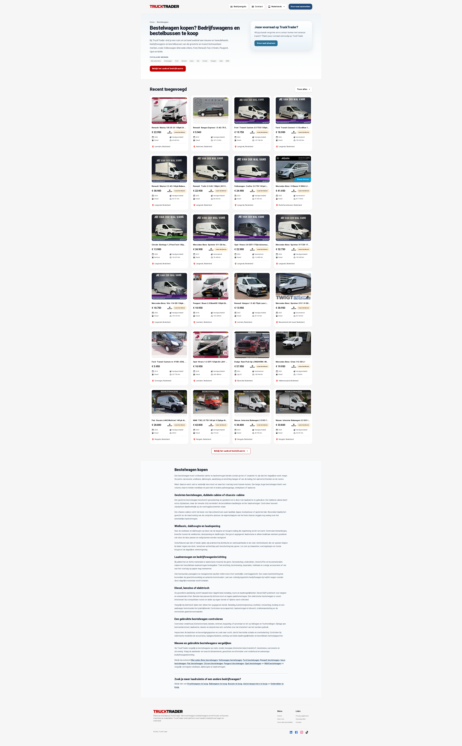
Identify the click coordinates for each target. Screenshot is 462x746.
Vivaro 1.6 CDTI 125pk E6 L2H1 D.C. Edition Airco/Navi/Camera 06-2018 (213, 362)
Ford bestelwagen (251, 660)
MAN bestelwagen (272, 663)
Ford (176, 61)
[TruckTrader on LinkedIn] (291, 732)
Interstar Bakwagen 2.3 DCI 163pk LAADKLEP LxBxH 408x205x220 (255, 420)
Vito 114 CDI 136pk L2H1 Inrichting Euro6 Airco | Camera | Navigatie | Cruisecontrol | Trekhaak (176, 303)
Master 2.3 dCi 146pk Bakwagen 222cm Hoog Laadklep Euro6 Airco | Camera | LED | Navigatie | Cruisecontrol (173, 186)
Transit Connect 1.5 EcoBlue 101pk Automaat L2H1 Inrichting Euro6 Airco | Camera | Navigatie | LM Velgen (295, 128)
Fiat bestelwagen (195, 663)
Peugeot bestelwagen (234, 663)
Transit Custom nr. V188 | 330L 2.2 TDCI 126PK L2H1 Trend (171, 362)
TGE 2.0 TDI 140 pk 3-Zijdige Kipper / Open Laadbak (213, 420)
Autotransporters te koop (255, 684)
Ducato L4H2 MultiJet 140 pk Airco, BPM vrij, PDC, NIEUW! (171, 420)
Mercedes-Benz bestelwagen (204, 660)
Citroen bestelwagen (213, 663)
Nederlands (276, 6)
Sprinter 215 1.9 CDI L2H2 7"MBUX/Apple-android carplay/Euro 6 (300, 303)
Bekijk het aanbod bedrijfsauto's (167, 68)
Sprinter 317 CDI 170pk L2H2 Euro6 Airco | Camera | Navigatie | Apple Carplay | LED (300, 245)
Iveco (191, 61)
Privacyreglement (302, 716)
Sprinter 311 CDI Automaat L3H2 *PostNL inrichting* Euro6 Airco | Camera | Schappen (218, 245)
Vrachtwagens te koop (197, 684)
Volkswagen (168, 61)
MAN (227, 61)
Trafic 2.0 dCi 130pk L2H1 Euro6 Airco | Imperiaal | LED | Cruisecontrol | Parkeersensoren (214, 186)
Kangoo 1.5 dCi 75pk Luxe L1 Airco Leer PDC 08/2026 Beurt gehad (255, 303)
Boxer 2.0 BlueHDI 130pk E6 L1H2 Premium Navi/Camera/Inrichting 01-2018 (215, 303)
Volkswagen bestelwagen (230, 660)
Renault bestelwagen (269, 660)
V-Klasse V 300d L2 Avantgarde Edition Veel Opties (300, 186)
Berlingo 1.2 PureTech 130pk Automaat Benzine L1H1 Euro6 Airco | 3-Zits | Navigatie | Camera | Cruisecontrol (172, 245)
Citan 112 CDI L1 (298, 362)
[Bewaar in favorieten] (183, 100)
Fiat (198, 61)
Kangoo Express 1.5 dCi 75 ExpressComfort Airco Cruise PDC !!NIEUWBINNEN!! (214, 128)
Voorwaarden (301, 719)
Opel (221, 61)
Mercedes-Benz (156, 61)
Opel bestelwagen (253, 663)
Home (152, 22)
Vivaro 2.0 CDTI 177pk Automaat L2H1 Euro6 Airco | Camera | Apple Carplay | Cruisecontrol (254, 245)
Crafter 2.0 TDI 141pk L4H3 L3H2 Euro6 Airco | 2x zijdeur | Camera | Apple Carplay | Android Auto (257, 186)
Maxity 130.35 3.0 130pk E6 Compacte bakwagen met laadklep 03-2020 (173, 128)
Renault (184, 61)
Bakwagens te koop (218, 684)
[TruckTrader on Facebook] (296, 732)
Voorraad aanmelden (300, 6)
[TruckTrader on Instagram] (301, 732)
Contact (259, 6)
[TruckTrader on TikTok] (307, 732)
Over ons (280, 719)
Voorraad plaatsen (266, 43)
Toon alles (302, 89)
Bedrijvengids (240, 6)
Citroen (205, 61)
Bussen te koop (235, 684)
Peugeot (213, 61)
